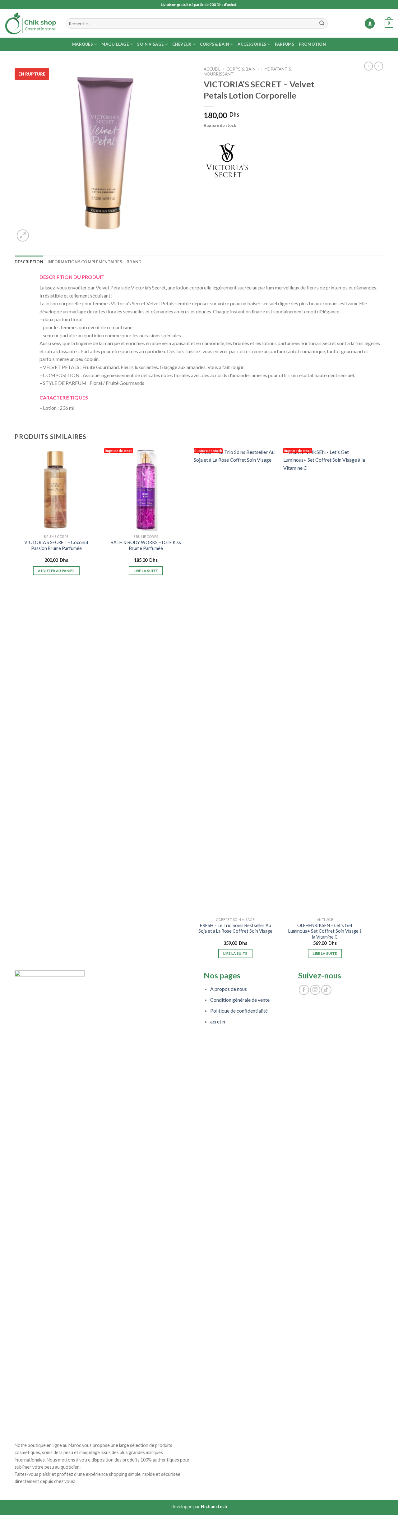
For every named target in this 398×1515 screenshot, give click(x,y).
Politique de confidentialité (239, 1011)
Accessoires (252, 44)
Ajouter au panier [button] (56, 571)
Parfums (284, 44)
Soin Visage (150, 44)
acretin (217, 1021)
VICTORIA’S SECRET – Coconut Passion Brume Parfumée (56, 545)
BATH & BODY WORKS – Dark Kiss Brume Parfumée (146, 545)
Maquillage (115, 44)
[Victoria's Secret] (227, 160)
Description (29, 261)
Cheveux (182, 44)
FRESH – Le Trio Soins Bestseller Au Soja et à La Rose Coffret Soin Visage (235, 928)
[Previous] (15, 708)
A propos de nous (228, 989)
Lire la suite (146, 571)
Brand (134, 261)
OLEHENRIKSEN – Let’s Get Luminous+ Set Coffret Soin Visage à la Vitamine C (325, 931)
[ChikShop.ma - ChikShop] (30, 23)
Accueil (212, 69)
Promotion (312, 44)
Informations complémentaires (85, 261)
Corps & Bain (214, 44)
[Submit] (322, 23)
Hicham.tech (214, 1506)
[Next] (366, 708)
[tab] (29, 262)
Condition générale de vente (240, 1000)
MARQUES (82, 44)
